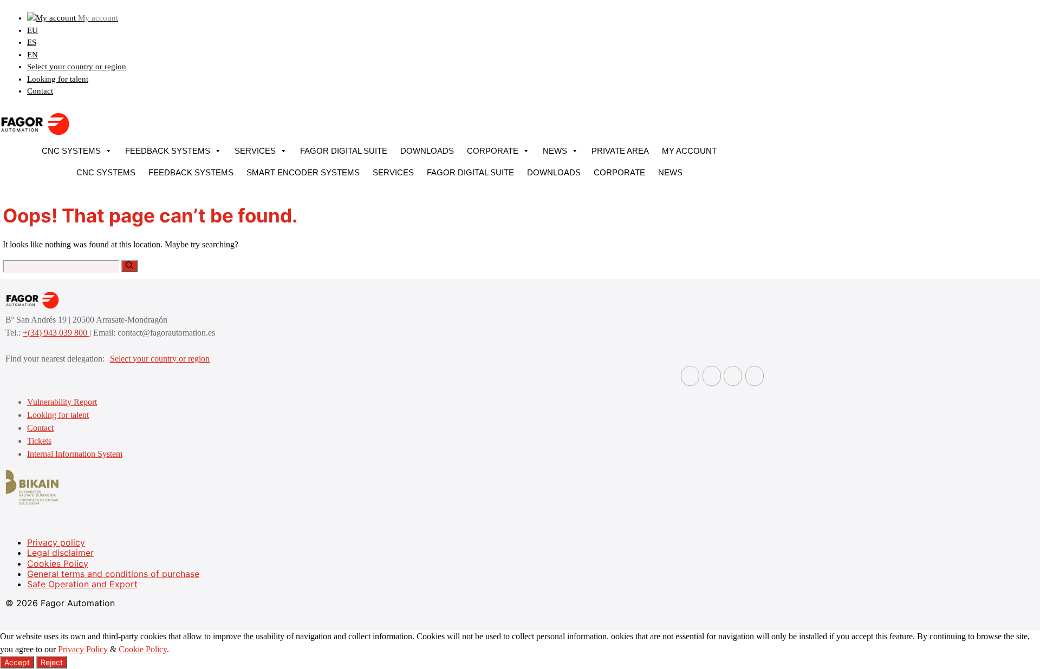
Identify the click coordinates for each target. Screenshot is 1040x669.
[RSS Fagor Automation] (754, 376)
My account (689, 150)
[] (129, 266)
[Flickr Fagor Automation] (690, 376)
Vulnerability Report (62, 401)
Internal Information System (74, 453)
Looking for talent (57, 79)
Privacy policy (56, 542)
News (555, 150)
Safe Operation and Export (82, 584)
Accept (17, 662)
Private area (620, 150)
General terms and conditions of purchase (113, 573)
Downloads (427, 150)
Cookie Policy (143, 649)
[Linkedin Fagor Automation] (712, 376)
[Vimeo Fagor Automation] (733, 376)
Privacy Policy (83, 649)
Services (255, 150)
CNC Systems (71, 150)
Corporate (492, 150)
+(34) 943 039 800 (56, 332)
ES (31, 42)
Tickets (39, 440)
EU (32, 30)
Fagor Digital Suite (343, 150)
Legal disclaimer (60, 552)
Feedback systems (167, 150)
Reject (52, 662)
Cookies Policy (57, 563)
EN (32, 54)
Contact (40, 91)
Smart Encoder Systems (303, 172)
